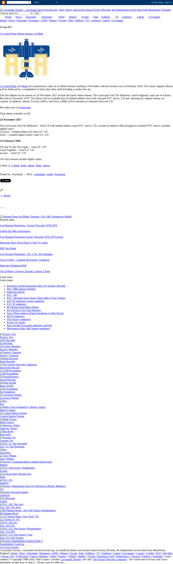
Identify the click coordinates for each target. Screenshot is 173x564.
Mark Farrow (7, 422)
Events (85, 17)
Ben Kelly (5, 434)
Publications (122, 556)
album (31, 165)
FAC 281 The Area (10, 507)
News (19, 17)
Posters (62, 556)
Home (8, 17)
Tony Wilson (7, 458)
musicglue (25, 107)
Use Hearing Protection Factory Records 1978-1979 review (32, 236)
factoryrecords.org (9, 367)
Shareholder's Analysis (12, 544)
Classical (135, 556)
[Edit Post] (1, 190)
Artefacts (126, 17)
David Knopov (8, 379)
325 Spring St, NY (10, 519)
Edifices (106, 17)
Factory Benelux (9, 349)
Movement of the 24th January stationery (28, 328)
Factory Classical (9, 355)
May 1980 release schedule (21, 288)
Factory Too (6, 337)
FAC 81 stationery (16, 304)
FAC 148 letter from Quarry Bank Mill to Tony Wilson (36, 298)
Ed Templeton (7, 391)
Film (95, 17)
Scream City (6, 440)
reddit (50, 174)
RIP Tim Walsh (8, 248)
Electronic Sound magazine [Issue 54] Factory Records (36, 285)
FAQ (158, 553)
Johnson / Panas (8, 428)
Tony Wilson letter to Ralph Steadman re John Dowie (35, 313)
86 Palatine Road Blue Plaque (23, 307)
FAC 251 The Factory (12, 537)
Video (53, 556)
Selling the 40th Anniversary (15, 231)
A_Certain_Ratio (17, 165)
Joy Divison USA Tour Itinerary (24, 310)
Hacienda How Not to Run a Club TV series (24, 242)
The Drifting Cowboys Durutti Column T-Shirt (25, 271)
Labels (140, 17)
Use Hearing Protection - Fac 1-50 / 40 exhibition (26, 254)
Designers (47, 17)
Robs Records (7, 361)
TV (117, 17)
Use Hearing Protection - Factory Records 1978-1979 (28, 225)
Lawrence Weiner (9, 398)
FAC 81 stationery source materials (25, 301)
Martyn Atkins (7, 410)
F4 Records (6, 343)
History (73, 17)
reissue (46, 165)
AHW (61, 17)
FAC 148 (12, 295)
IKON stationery (16, 316)
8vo (2, 404)
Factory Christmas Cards (101, 556)
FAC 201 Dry (7, 525)
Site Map (167, 553)
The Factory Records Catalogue (110, 559)
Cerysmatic (154, 17)
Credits (150, 553)
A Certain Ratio (8, 86)
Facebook (60, 174)
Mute (25, 86)
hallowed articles (16, 292)
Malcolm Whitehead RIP (13, 265)
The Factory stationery (19, 319)
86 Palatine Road (9, 513)
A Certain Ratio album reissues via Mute (21, 33)
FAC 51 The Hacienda (12, 446)
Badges (82, 556)
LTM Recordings (9, 373)
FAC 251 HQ (7, 531)
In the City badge (16, 322)
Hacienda (31, 17)
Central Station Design (12, 416)
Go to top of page (9, 547)
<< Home (5, 195)
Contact (140, 553)
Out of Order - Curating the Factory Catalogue (25, 259)
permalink (39, 174)
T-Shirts (72, 556)
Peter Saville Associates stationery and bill (29, 325)
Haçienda (22, 20)
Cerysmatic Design (70, 559)
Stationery (158, 556)
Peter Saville (6, 385)
